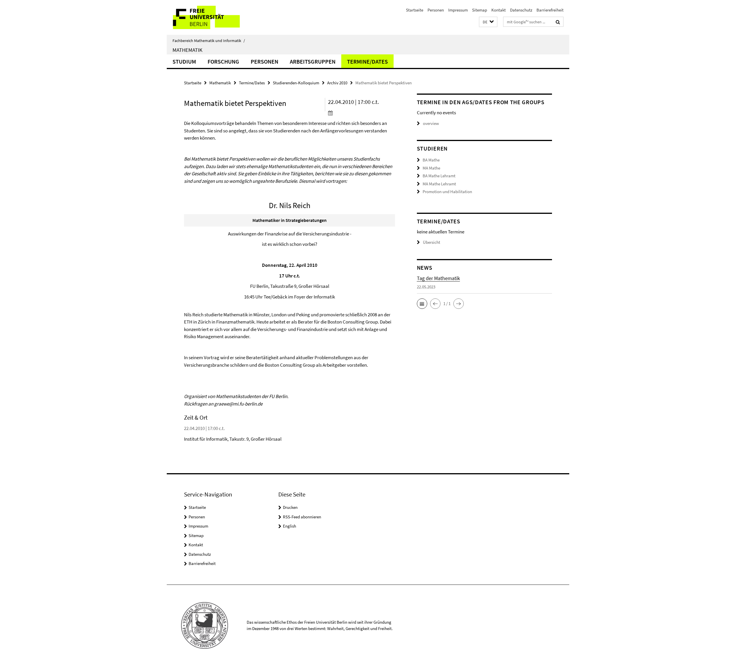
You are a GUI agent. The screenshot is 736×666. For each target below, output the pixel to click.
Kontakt (498, 10)
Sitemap (479, 10)
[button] (488, 22)
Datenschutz (521, 10)
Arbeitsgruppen (313, 61)
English (289, 526)
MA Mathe (431, 168)
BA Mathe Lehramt (439, 175)
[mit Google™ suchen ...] (558, 21)
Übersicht (431, 242)
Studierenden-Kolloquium (296, 82)
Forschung (223, 61)
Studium (184, 61)
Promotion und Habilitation (447, 191)
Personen (436, 10)
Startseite (414, 10)
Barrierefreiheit (550, 10)
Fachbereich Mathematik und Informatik (208, 41)
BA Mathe (431, 160)
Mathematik (187, 49)
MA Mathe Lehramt (439, 184)
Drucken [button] (290, 507)
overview (431, 123)
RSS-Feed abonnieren (302, 517)
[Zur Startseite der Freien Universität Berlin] (215, 17)
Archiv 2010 (337, 82)
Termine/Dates (367, 61)
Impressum (458, 10)
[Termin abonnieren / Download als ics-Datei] (361, 113)
